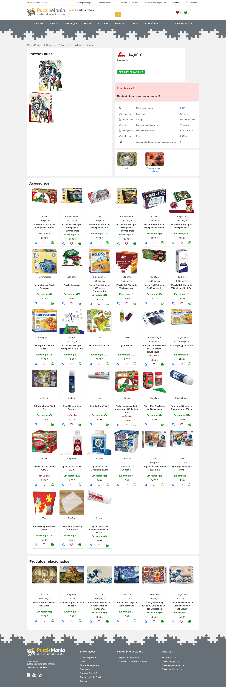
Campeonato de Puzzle (91, 677)
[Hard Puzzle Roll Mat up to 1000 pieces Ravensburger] (146, 365)
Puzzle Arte (78, 45)
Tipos (134, 23)
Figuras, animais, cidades (155, 169)
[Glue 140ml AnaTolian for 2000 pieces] (146, 424)
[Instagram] (39, 676)
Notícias (38, 23)
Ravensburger (71, 216)
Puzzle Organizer (71, 285)
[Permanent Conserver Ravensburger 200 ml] (173, 424)
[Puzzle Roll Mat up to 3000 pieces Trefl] (91, 243)
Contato (83, 681)
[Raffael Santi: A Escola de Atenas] (36, 621)
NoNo (126, 337)
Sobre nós (85, 669)
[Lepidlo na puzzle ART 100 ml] (63, 485)
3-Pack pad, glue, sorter (181, 345)
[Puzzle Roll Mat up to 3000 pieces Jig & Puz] (173, 303)
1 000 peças (49, 45)
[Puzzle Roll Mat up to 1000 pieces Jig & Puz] (63, 364)
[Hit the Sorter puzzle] (91, 364)
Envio (137, 3)
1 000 (182, 108)
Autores (103, 23)
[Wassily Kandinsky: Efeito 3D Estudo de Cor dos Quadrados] (146, 622)
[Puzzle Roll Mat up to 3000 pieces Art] (173, 243)
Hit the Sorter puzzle (99, 345)
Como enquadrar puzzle (173, 665)
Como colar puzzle (170, 661)
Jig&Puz (182, 277)
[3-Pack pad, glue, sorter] (173, 364)
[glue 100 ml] (118, 364)
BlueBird (127, 594)
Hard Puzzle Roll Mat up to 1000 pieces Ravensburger (154, 348)
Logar (89, 3)
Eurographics (99, 277)
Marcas (120, 23)
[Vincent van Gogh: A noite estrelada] (118, 621)
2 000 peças (44, 598)
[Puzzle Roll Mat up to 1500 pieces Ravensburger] (118, 244)
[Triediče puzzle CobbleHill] (118, 485)
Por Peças (71, 23)
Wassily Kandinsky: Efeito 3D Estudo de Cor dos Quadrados (154, 606)
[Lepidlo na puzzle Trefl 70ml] (36, 545)
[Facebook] (28, 676)
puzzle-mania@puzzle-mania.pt (41, 664)
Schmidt (154, 216)
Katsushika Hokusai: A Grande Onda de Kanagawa (99, 606)
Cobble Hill (99, 458)
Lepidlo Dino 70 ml (99, 406)
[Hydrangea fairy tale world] (173, 485)
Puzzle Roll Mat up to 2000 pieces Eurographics (99, 288)
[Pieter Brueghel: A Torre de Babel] (63, 621)
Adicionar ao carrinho (131, 72)
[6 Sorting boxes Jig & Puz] (36, 424)
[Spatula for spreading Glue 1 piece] (63, 545)
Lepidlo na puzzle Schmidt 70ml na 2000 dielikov (99, 529)
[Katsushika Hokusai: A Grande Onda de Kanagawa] (91, 622)
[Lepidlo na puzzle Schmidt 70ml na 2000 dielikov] (91, 545)
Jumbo (44, 216)
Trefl (99, 216)
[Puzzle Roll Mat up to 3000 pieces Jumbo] (36, 243)
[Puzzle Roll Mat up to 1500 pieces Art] (118, 303)
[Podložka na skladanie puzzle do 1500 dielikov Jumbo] (118, 425)
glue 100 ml (126, 345)
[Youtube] (34, 676)
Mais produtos (184, 23)
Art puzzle (63, 45)
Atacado (123, 3)
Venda (54, 23)
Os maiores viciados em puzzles (132, 661)
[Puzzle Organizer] (63, 303)
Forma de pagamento (157, 3)
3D (166, 23)
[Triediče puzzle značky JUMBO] (36, 485)
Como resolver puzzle (172, 669)
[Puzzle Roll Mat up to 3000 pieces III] (146, 303)
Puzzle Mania (33, 45)
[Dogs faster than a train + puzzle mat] (146, 485)
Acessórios (151, 23)
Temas (87, 23)
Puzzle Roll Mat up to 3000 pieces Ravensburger (71, 227)
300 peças (154, 598)
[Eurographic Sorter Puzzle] (36, 364)
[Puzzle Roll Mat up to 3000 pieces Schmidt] (146, 243)
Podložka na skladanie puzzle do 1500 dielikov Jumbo (126, 409)
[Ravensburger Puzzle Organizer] (36, 303)
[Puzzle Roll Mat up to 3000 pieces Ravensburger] (63, 244)
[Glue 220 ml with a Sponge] (63, 424)
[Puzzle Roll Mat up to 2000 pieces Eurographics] (91, 304)
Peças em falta (169, 657)
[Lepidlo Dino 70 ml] (91, 424)
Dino (99, 398)
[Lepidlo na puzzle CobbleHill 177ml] (91, 485)
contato (177, 3)
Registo (82, 3)
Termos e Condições (89, 673)
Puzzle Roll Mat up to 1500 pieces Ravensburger (126, 227)
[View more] (44, 203)
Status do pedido (104, 3)
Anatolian (154, 277)
